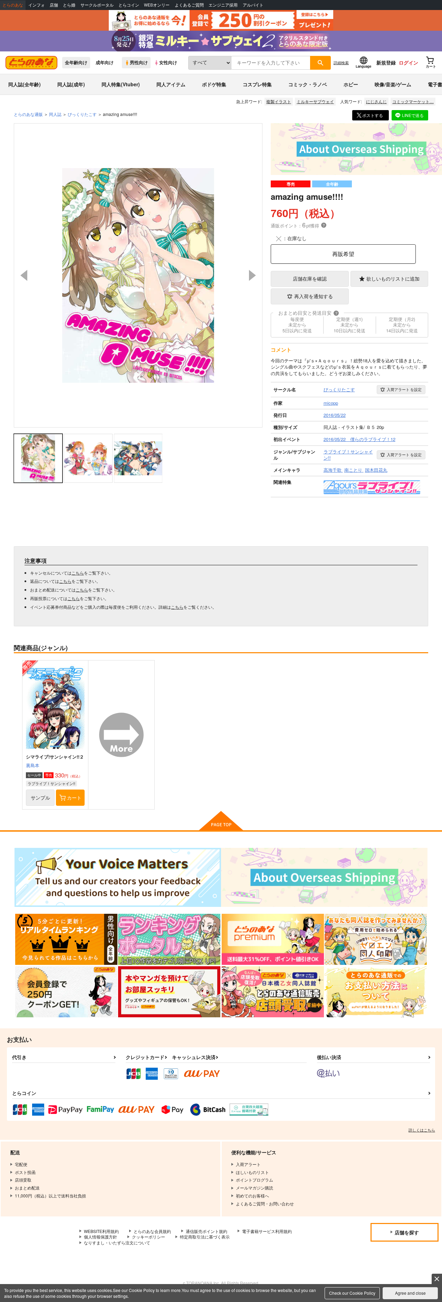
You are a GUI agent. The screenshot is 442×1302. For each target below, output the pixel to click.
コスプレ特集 (257, 84)
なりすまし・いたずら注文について (117, 1242)
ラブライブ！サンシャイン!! (51, 783)
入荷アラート (404, 389)
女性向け (168, 62)
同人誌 (55, 114)
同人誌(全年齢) (24, 84)
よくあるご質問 (189, 5)
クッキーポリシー (148, 1237)
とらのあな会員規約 (152, 1231)
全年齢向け (76, 62)
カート (74, 797)
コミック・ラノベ (307, 84)
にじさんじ (376, 101)
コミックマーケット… (413, 101)
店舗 (54, 5)
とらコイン (128, 5)
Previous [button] (24, 275)
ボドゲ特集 (214, 84)
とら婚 (69, 5)
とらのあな (12, 5)
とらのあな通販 (28, 114)
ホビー (351, 84)
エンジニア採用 (223, 5)
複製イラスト (278, 101)
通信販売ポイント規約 (206, 1231)
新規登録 (386, 62)
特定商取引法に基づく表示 (205, 1237)
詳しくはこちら (422, 1130)
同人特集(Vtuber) (121, 84)
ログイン (408, 62)
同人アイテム (170, 84)
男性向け (139, 62)
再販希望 (343, 254)
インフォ (36, 5)
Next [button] (252, 275)
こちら (77, 573)
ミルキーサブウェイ (315, 101)
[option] (138, 275)
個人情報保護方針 (100, 1237)
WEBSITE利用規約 (101, 1231)
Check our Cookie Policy (352, 1293)
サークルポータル (97, 5)
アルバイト (253, 5)
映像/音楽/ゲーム (393, 84)
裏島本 (32, 765)
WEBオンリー (157, 5)
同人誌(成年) (71, 84)
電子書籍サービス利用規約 (267, 1231)
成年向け (105, 62)
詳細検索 (341, 62)
